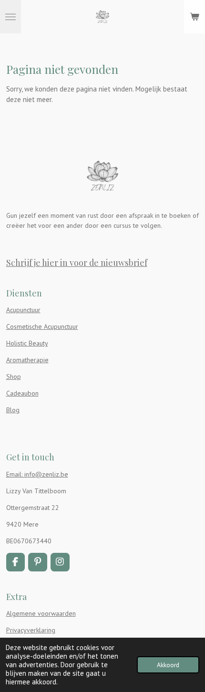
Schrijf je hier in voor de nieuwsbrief (76, 262)
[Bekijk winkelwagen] (194, 16)
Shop (13, 376)
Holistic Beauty (27, 343)
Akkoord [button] (168, 665)
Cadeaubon (22, 393)
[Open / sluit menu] (10, 16)
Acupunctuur (23, 309)
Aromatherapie (27, 360)
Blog (13, 410)
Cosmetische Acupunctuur (42, 326)
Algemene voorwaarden (41, 613)
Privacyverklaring (30, 630)
